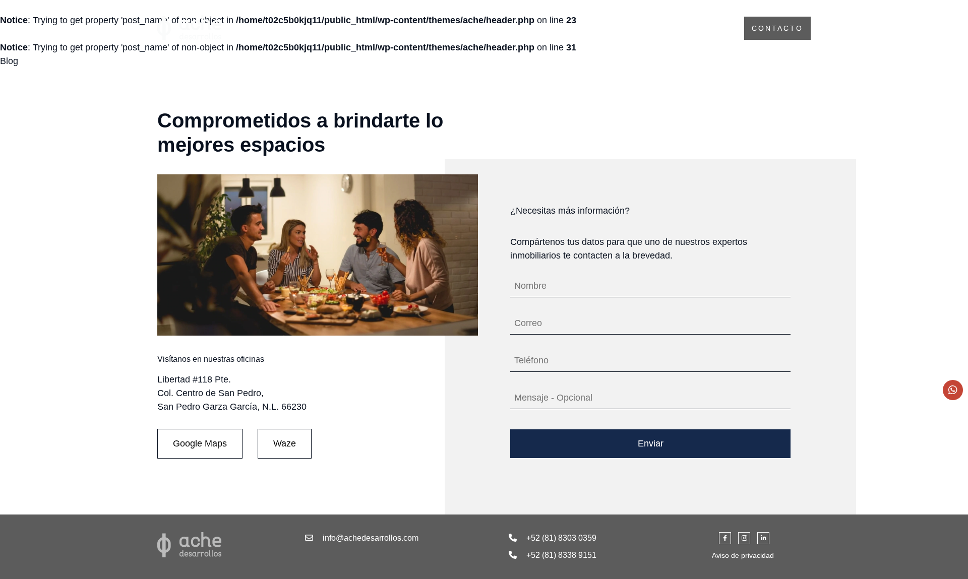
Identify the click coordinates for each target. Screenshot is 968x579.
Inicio (538, 28)
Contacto (777, 28)
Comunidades (687, 28)
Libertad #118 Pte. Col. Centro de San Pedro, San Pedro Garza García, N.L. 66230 (232, 393)
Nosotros (603, 28)
